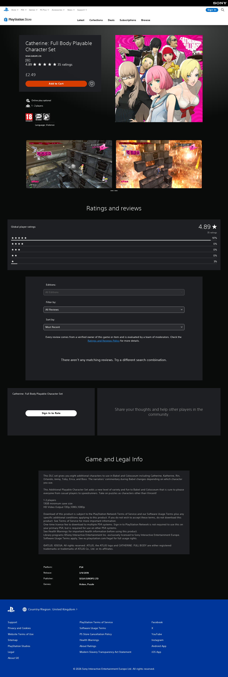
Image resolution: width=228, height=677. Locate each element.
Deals (111, 20)
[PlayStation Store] (18, 19)
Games (32, 10)
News (70, 10)
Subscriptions (128, 20)
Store (13, 10)
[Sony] (220, 5)
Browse (145, 20)
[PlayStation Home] (6, 10)
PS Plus (43, 10)
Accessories (57, 10)
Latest (80, 20)
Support (80, 10)
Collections (96, 20)
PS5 (22, 10)
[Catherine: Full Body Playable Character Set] (69, 164)
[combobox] (114, 292)
